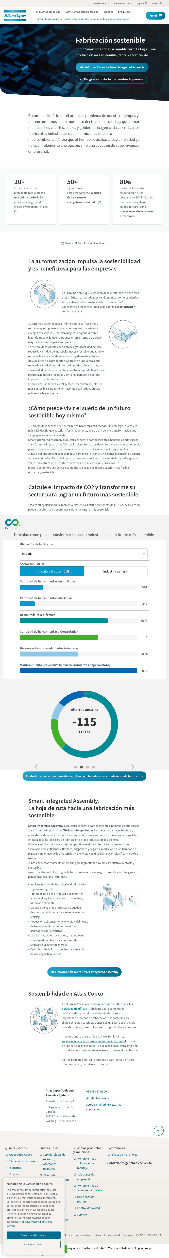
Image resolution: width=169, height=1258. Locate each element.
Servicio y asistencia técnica (82, 11)
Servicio (82, 1214)
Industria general (115, 571)
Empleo (14, 1174)
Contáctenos (99, 3)
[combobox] (81, 553)
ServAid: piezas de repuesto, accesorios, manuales (54, 1161)
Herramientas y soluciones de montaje (86, 1163)
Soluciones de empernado (85, 1177)
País (24, 548)
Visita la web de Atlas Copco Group (129, 1248)
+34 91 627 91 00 (96, 1091)
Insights (108, 11)
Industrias (15, 1168)
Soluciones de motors (85, 1199)
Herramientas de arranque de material (90, 1188)
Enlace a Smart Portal (124, 1154)
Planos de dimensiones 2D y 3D (56, 1177)
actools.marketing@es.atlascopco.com (103, 1107)
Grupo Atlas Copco (20, 1154)
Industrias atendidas (48, 11)
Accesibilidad (112, 1235)
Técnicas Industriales (22, 1161)
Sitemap (128, 1235)
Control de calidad (88, 1208)
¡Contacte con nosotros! (101, 1098)
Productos (124, 11)
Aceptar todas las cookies (33, 1235)
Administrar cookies (88, 1235)
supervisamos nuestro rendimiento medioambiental (94, 1041)
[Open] (143, 553)
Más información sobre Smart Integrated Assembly (112, 67)
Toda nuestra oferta (122, 3)
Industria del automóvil (51, 571)
